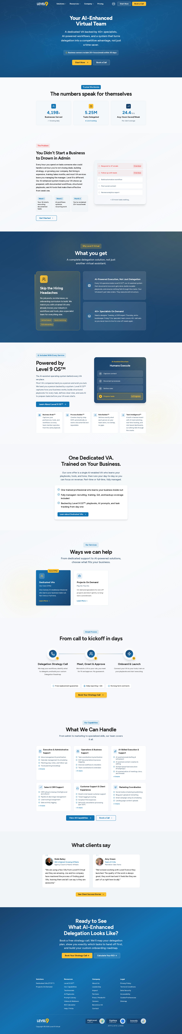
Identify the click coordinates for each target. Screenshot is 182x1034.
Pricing (100, 4)
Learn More (43, 601)
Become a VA (97, 1005)
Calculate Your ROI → (107, 955)
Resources (74, 4)
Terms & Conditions (128, 987)
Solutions (60, 4)
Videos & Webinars (71, 1001)
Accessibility (125, 994)
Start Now (124, 4)
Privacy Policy (125, 983)
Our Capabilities (70, 987)
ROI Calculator (69, 1005)
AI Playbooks (69, 994)
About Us (96, 983)
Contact (95, 1008)
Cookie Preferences (128, 998)
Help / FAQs (69, 1008)
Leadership (96, 987)
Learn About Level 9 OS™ (51, 404)
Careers (95, 1001)
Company (88, 4)
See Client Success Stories (89, 894)
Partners (95, 994)
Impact (95, 990)
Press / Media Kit (98, 998)
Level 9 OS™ (69, 983)
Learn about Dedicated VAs (71, 514)
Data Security (125, 990)
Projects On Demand (44, 987)
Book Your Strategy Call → (77, 955)
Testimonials (69, 990)
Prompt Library (70, 998)
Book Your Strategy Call (89, 695)
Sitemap (123, 1001)
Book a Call (139, 4)
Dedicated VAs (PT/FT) (45, 983)
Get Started (45, 218)
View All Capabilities (78, 818)
